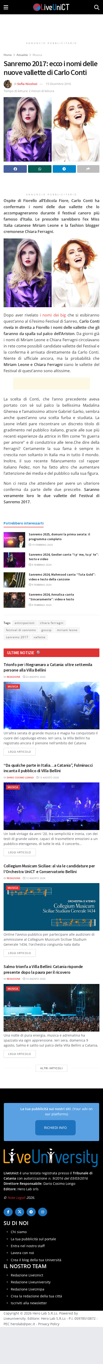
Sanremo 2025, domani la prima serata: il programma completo (59, 536)
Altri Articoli (51, 1068)
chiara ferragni (51, 623)
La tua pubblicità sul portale (33, 1239)
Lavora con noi (22, 1252)
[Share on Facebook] (15, 169)
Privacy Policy (48, 1324)
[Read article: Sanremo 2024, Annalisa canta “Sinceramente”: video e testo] (14, 600)
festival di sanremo (21, 630)
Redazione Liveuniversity (31, 1282)
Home (8, 55)
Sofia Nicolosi (27, 84)
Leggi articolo (22, 751)
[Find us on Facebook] (8, 1212)
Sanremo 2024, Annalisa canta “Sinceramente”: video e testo (51, 596)
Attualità (22, 55)
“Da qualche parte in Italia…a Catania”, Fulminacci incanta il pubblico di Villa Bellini (48, 767)
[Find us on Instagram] (42, 1212)
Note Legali (16, 1197)
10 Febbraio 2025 (42, 544)
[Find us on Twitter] (19, 1212)
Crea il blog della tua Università (36, 1260)
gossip (46, 630)
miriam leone (67, 630)
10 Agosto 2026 (35, 978)
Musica (37, 55)
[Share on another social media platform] (88, 169)
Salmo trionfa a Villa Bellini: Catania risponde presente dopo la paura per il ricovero (43, 969)
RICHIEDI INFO (55, 1127)
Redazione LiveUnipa (27, 1289)
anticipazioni (24, 623)
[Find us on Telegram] (31, 1212)
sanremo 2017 (17, 637)
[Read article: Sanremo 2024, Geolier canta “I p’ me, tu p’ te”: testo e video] (14, 560)
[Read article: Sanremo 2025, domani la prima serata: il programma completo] (14, 539)
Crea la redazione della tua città (36, 1296)
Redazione (13, 676)
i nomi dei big (53, 315)
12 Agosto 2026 (35, 878)
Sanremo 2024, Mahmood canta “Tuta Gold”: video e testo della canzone (62, 576)
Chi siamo (19, 1232)
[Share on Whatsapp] (39, 169)
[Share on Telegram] (64, 169)
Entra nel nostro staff (28, 1246)
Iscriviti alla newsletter (29, 1303)
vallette (40, 637)
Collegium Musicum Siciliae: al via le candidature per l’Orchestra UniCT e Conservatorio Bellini (49, 868)
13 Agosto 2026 (49, 777)
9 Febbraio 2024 (41, 564)
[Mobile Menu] (6, 7)
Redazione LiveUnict (27, 1275)
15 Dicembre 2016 (58, 84)
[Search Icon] (96, 7)
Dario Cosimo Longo (20, 777)
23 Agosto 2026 (35, 676)
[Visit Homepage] (51, 7)
